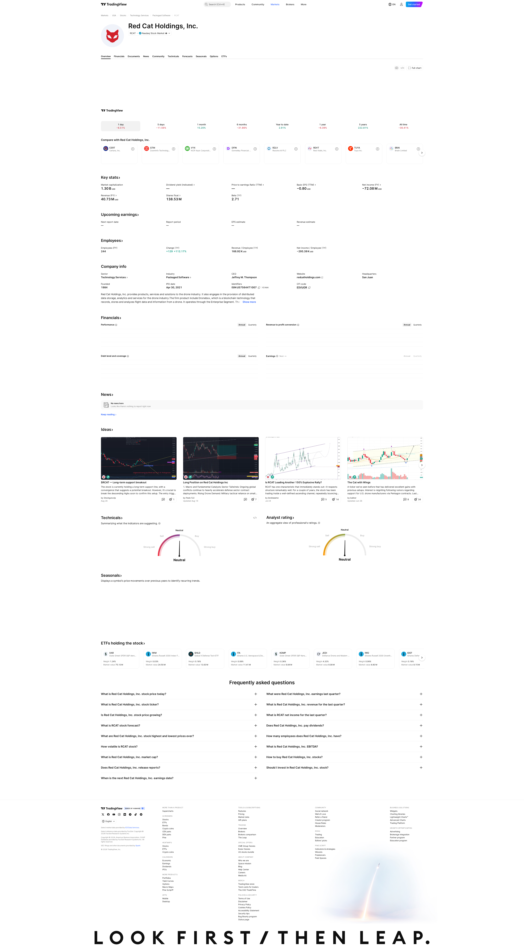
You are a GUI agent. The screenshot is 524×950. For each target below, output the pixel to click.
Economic (166, 860)
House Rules (320, 823)
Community (258, 4)
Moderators (320, 826)
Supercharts (167, 811)
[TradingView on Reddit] (141, 814)
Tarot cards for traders (248, 887)
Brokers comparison (247, 834)
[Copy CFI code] (309, 287)
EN (393, 4)
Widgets (393, 811)
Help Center (243, 869)
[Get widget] (402, 68)
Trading (318, 834)
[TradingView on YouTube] (114, 814)
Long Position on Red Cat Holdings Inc (205, 482)
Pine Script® (167, 890)
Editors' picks (321, 840)
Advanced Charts (398, 820)
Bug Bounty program (247, 916)
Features (242, 811)
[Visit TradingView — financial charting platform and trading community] (112, 110)
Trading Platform (397, 823)
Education (319, 837)
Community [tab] (158, 56)
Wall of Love (320, 814)
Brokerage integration (399, 834)
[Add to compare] (132, 149)
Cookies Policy (244, 907)
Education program (398, 840)
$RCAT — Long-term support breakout (123, 482)
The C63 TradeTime (247, 890)
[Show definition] (124, 184)
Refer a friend (321, 817)
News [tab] (146, 56)
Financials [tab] (119, 56)
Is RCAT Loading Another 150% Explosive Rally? (293, 482)
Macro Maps (167, 887)
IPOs (164, 869)
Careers (241, 872)
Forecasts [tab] (187, 56)
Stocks (165, 819)
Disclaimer (242, 901)
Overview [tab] (106, 56)
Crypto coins (168, 828)
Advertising (395, 831)
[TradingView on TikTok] (136, 814)
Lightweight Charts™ (399, 817)
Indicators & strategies (325, 849)
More (303, 4)
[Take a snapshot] (396, 68)
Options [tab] (214, 56)
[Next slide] (422, 465)
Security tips (243, 913)
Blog (240, 866)
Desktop (166, 901)
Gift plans (242, 820)
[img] (166, 33)
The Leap (242, 837)
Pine (164, 837)
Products (240, 4)
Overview (242, 828)
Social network (321, 811)
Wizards (318, 852)
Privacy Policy (244, 904)
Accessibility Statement (248, 910)
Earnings (166, 863)
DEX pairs (166, 834)
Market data (243, 817)
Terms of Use (244, 898)
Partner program (397, 837)
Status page (243, 919)
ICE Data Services (132, 827)
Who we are (243, 860)
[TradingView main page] (114, 4)
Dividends (166, 866)
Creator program (322, 820)
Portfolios (166, 878)
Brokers (290, 4)
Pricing (241, 814)
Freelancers (320, 855)
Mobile (165, 898)
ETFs (164, 822)
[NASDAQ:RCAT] (103, 477)
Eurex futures (244, 849)
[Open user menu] (401, 4)
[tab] (241, 325)
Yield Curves (168, 881)
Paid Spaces (320, 858)
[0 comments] (163, 499)
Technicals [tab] (173, 56)
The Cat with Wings (358, 482)
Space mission (244, 863)
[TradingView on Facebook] (108, 814)
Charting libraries (397, 814)
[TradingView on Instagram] (119, 814)
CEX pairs (166, 831)
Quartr (138, 846)
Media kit (242, 875)
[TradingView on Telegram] (130, 814)
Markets (275, 4)
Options (165, 884)
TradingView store (246, 884)
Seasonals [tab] (201, 56)
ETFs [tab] (224, 56)
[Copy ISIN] (259, 287)
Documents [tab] (134, 56)
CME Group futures (246, 846)
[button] (247, 4)
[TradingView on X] (103, 814)
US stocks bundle (246, 852)
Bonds (165, 825)
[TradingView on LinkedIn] (125, 814)
